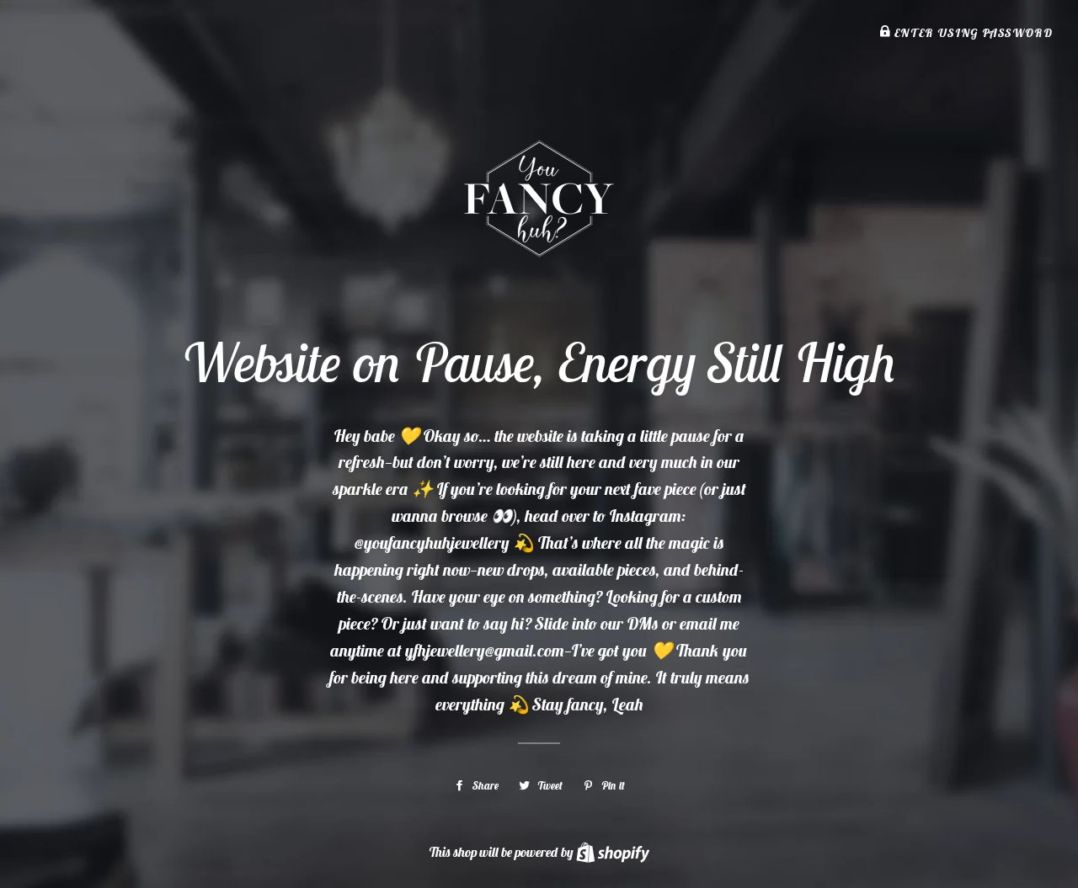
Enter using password (971, 32)
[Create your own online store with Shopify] (612, 851)
